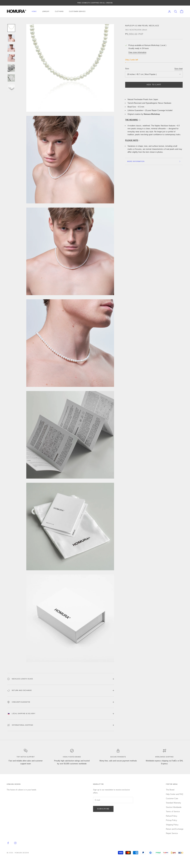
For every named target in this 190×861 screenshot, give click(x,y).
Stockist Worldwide (173, 807)
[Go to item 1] (11, 28)
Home (34, 11)
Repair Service (172, 833)
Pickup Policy (171, 820)
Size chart (178, 69)
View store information (137, 52)
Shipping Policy (172, 825)
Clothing (59, 11)
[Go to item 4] (11, 58)
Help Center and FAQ (174, 794)
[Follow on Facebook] (8, 843)
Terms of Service (173, 811)
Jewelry (46, 11)
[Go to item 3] (11, 48)
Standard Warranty (173, 803)
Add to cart (154, 85)
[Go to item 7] (11, 88)
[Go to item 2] (11, 38)
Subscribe (103, 809)
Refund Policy (171, 816)
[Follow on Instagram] (15, 843)
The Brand (170, 790)
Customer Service (77, 11)
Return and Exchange (174, 829)
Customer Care (172, 798)
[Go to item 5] (11, 68)
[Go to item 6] (11, 78)
